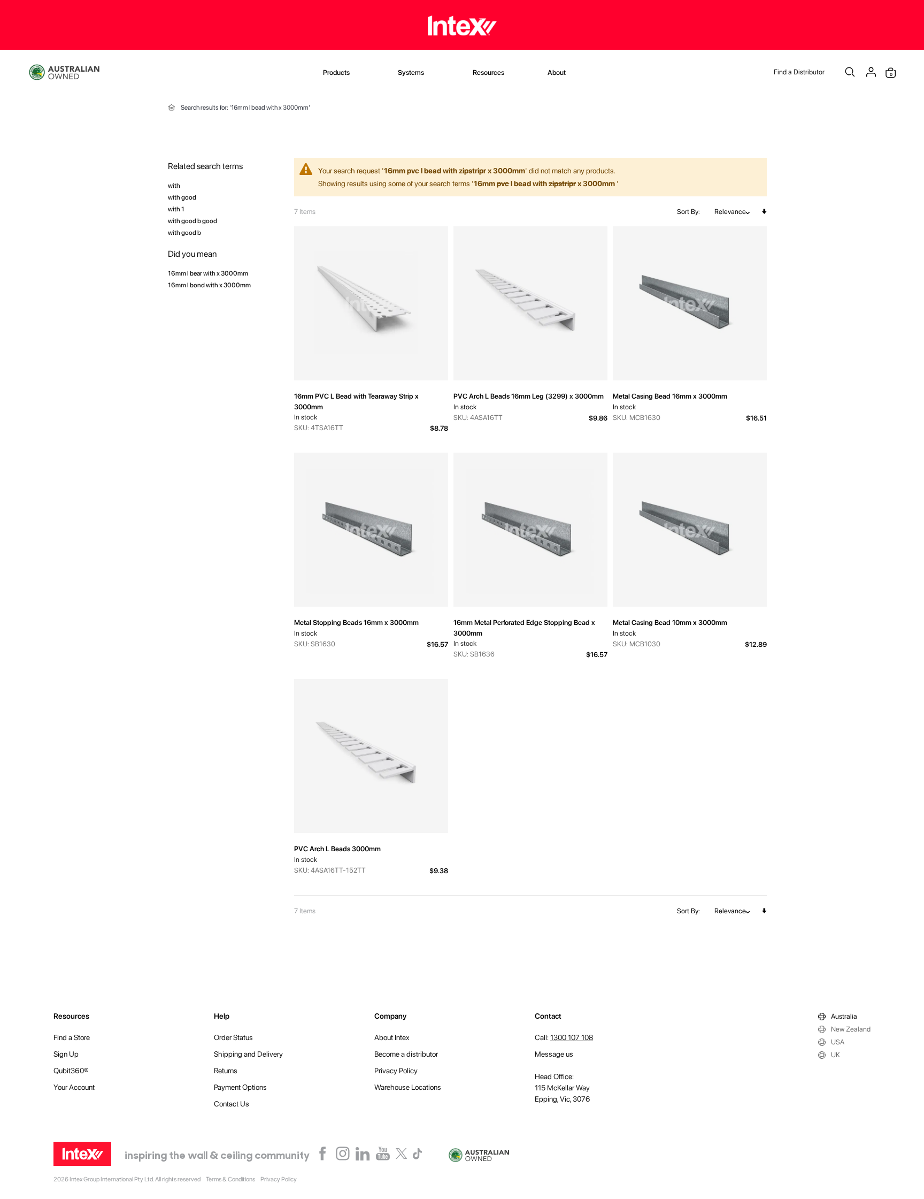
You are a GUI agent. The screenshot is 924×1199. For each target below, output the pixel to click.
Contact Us (231, 1103)
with (174, 185)
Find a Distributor (799, 72)
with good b (184, 232)
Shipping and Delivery (248, 1054)
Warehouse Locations (407, 1087)
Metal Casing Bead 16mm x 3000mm (670, 396)
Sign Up (66, 1054)
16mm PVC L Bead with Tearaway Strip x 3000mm (356, 401)
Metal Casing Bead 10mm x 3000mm (670, 622)
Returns (225, 1070)
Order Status (233, 1037)
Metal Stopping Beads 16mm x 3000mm (356, 622)
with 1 (176, 209)
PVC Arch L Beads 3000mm (337, 849)
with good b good (192, 221)
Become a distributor (406, 1054)
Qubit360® (71, 1070)
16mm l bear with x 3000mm (208, 273)
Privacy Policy (396, 1070)
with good (182, 197)
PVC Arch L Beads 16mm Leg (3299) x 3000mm (528, 396)
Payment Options (240, 1087)
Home (171, 107)
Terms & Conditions (230, 1179)
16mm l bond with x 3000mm (209, 285)
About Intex (392, 1037)
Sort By (687, 212)
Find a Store (71, 1037)
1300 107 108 (571, 1037)
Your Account (74, 1087)
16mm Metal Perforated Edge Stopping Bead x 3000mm (524, 627)
